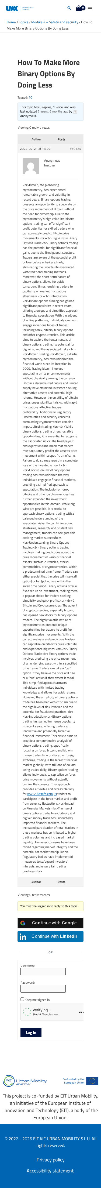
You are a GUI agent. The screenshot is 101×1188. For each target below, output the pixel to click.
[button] (69, 8)
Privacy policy (51, 1159)
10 (30, 97)
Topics (23, 22)
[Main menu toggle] (90, 8)
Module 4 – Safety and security (54, 22)
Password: (27, 982)
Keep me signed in (37, 999)
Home (11, 22)
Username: (27, 965)
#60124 (75, 148)
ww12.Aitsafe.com (40, 793)
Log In (31, 1032)
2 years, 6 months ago (53, 111)
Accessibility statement (51, 1170)
